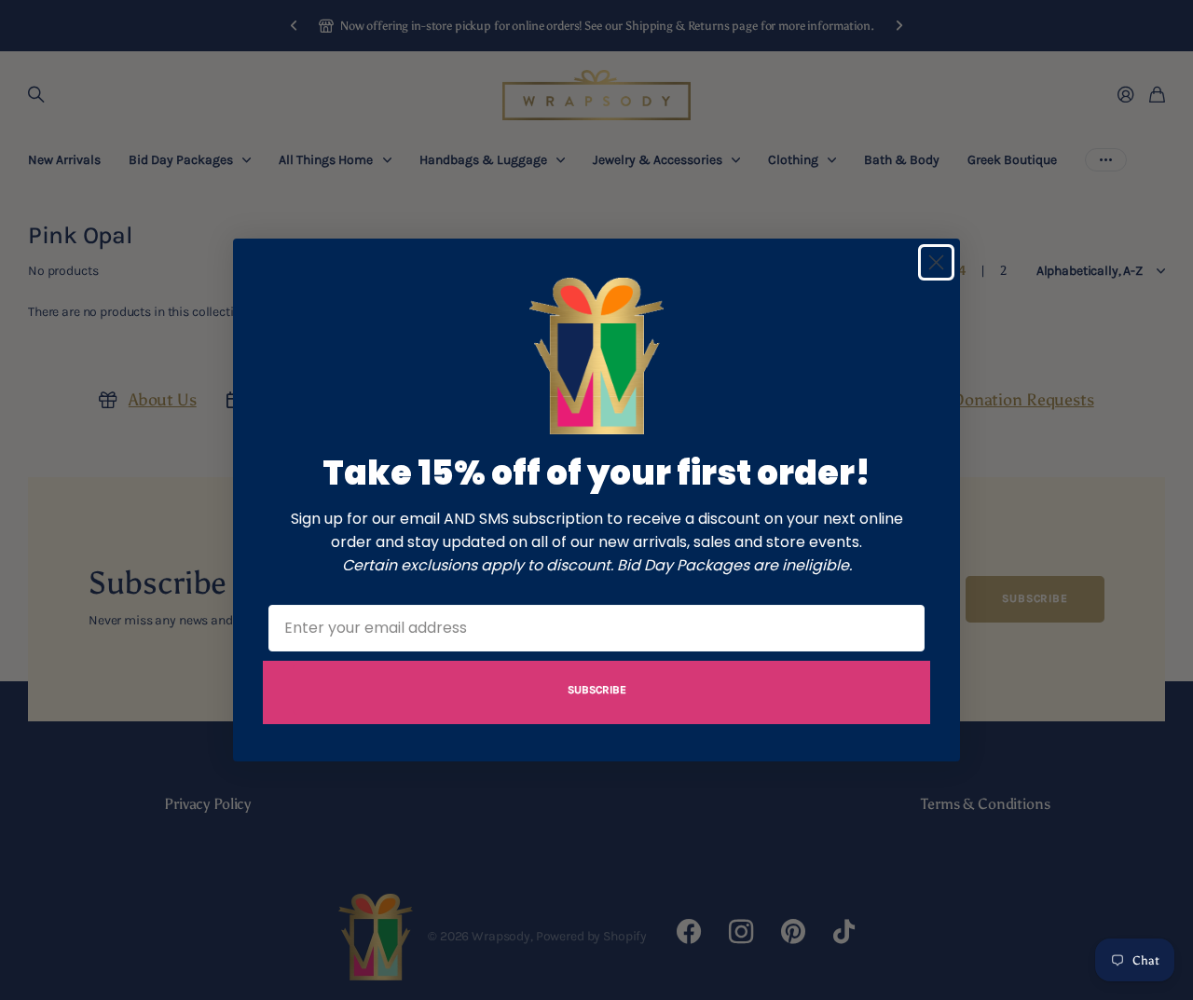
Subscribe (597, 689)
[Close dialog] (936, 262)
